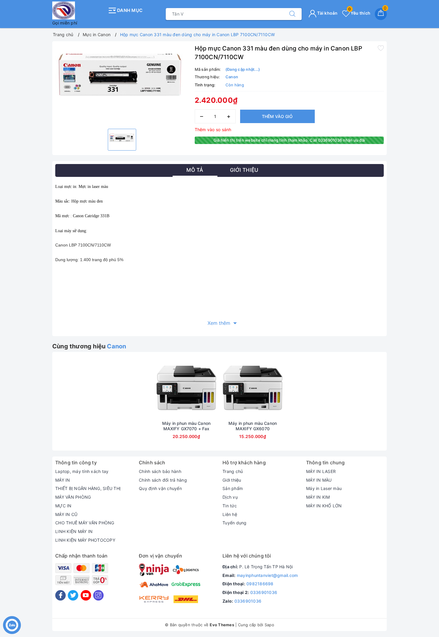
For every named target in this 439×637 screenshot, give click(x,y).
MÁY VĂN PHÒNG (73, 497)
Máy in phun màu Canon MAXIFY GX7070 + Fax (186, 426)
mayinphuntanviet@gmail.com (267, 575)
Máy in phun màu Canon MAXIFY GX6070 (252, 426)
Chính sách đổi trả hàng (163, 480)
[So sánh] (214, 388)
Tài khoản (327, 13)
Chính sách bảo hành (160, 471)
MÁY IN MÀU (319, 480)
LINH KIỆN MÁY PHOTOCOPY (85, 540)
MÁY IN (62, 480)
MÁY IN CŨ (66, 514)
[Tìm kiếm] (292, 14)
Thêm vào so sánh (213, 129)
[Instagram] (98, 595)
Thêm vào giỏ (277, 116)
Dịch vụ (230, 497)
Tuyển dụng (234, 522)
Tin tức (229, 505)
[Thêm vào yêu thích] (381, 47)
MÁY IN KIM (318, 497)
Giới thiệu (231, 480)
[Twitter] (73, 595)
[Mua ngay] (158, 388)
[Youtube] (86, 595)
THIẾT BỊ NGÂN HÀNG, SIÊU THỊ (88, 488)
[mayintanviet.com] (78, 10)
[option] (122, 84)
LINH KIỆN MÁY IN (74, 531)
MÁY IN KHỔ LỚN (324, 505)
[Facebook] (60, 595)
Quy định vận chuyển (160, 488)
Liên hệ (229, 514)
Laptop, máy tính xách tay (81, 471)
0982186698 (260, 583)
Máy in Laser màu (324, 488)
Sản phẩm (232, 488)
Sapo (269, 624)
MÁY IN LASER (321, 471)
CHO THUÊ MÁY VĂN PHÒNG (84, 522)
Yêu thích (359, 13)
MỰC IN (63, 505)
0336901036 (263, 592)
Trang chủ (232, 471)
